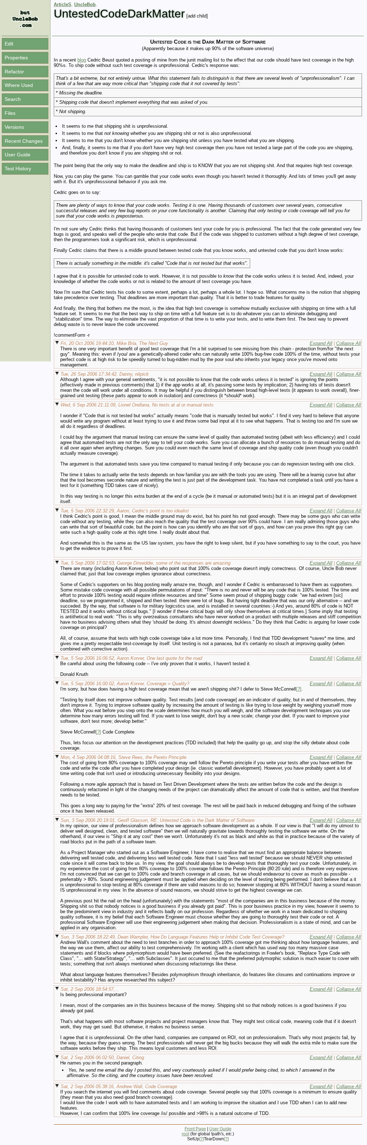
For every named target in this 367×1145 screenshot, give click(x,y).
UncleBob (85, 4)
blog (81, 60)
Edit (9, 44)
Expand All (321, 343)
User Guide (17, 154)
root (185, 1133)
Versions (14, 127)
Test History (18, 168)
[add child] (197, 16)
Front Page (195, 1128)
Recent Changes (24, 141)
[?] (298, 689)
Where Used (19, 85)
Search (13, 99)
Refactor (14, 71)
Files (10, 113)
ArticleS (62, 4)
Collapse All (348, 343)
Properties (16, 57)
